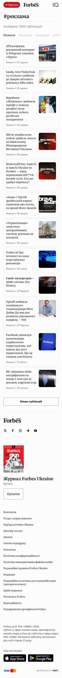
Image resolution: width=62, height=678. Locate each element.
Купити (13, 494)
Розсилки (9, 549)
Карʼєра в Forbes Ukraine (18, 524)
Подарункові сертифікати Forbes (24, 609)
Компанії (25, 35)
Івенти (7, 537)
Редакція (9, 574)
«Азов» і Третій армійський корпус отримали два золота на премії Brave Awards (21, 203)
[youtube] (35, 430)
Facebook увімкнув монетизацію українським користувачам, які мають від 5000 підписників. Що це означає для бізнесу (19, 345)
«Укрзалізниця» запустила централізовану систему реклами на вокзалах (19, 230)
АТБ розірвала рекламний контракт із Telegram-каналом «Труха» (20, 51)
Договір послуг (13, 530)
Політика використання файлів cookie (28, 562)
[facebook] (13, 430)
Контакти (9, 512)
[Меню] (55, 5)
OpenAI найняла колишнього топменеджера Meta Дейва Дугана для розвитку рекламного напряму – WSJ (20, 310)
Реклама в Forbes (14, 596)
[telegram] (28, 430)
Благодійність (12, 603)
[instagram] (20, 430)
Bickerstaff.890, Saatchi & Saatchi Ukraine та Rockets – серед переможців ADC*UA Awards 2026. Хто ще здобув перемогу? (21, 173)
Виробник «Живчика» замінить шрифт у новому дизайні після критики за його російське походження (20, 108)
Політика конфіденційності (21, 555)
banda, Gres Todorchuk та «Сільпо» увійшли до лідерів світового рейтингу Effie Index (20, 77)
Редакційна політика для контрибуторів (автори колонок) (29, 582)
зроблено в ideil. (47, 670)
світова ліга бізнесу (20, 282)
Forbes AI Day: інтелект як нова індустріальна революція (17, 258)
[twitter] (5, 430)
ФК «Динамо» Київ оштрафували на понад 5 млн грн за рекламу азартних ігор (21, 377)
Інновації (42, 35)
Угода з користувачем (17, 518)
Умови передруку (14, 543)
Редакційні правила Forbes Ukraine (25, 568)
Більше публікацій (31, 401)
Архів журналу (12, 590)
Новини (10, 62)
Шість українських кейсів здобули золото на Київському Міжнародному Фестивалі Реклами (21, 142)
